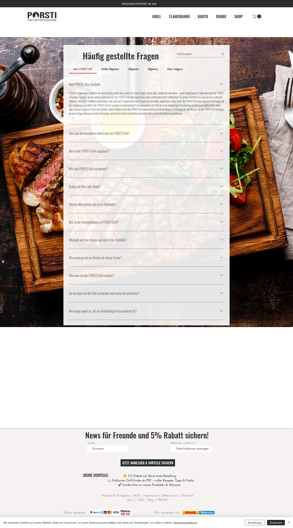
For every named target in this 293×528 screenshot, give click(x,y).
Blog (151, 500)
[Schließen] (289, 522)
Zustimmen (276, 522)
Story (131, 500)
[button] (257, 16)
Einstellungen (255, 522)
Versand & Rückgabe (115, 495)
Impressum (151, 495)
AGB (137, 495)
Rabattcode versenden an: (183, 443)
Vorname (91, 443)
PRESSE (163, 500)
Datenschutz (170, 495)
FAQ (141, 500)
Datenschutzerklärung (185, 522)
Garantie (187, 495)
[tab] (83, 69)
